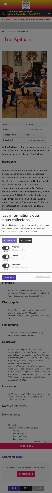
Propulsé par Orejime (42, 277)
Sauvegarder (9, 277)
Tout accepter (9, 240)
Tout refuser (25, 240)
